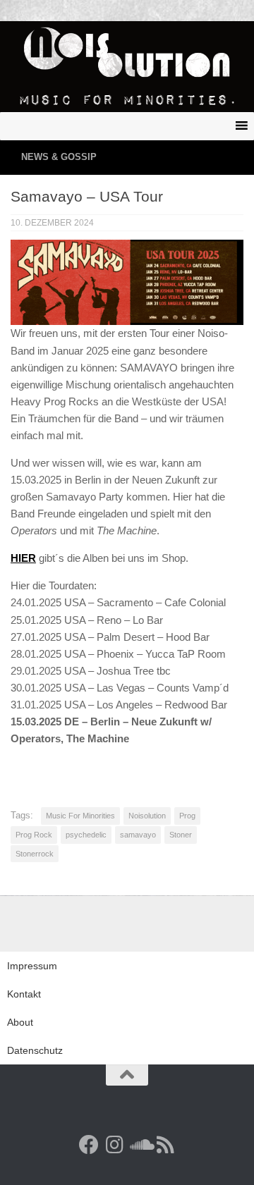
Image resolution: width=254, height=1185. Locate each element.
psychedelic (86, 834)
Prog (187, 815)
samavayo (138, 834)
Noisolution (147, 815)
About (20, 1022)
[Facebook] (89, 1145)
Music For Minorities (80, 815)
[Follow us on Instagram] (114, 1145)
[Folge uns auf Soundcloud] (140, 1145)
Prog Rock (34, 834)
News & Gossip (59, 157)
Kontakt (24, 994)
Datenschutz (35, 1050)
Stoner (180, 834)
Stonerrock (35, 853)
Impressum (32, 965)
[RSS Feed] (165, 1145)
